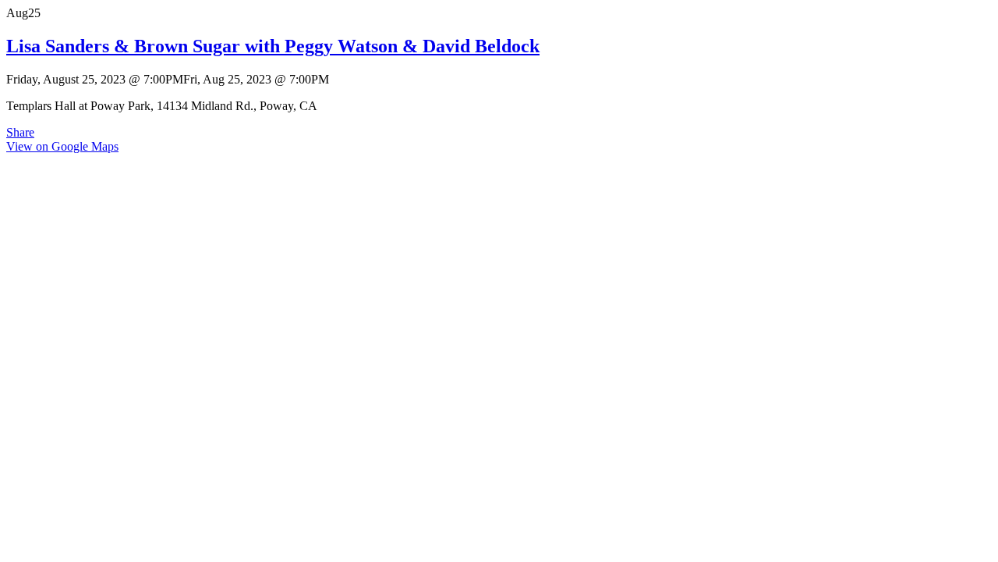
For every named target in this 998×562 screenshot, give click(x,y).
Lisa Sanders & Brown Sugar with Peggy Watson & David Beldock (273, 46)
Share (20, 132)
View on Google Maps (62, 146)
